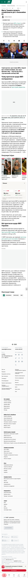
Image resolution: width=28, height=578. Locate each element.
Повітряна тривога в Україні (10, 422)
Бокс (5, 502)
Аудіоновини (7, 408)
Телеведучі (4, 378)
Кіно (5, 463)
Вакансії (16, 382)
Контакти (17, 380)
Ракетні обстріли (7, 416)
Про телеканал (5, 376)
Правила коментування (20, 375)
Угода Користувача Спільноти (19, 373)
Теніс (5, 506)
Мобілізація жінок (8, 437)
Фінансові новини (8, 453)
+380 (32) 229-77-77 (10, 559)
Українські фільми (8, 466)
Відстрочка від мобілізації (10, 441)
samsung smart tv (15, 540)
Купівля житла (7, 494)
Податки (6, 456)
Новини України (7, 402)
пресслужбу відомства (18, 87)
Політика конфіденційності (5, 386)
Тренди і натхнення (8, 496)
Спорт (5, 500)
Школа (5, 480)
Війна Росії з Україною (10, 414)
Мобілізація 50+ (7, 435)
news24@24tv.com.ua (6, 349)
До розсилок (8, 527)
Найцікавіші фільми (8, 465)
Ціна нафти (6, 449)
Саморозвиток (7, 484)
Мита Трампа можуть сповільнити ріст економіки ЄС (21, 5)
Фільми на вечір (7, 468)
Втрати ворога (7, 427)
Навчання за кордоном (9, 486)
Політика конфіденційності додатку (20, 370)
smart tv (6, 540)
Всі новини (7, 399)
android (6, 537)
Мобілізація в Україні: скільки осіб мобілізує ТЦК (15, 443)
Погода (5, 410)
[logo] (8, 2)
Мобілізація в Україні (9, 432)
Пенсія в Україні (7, 458)
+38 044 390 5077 (18, 349)
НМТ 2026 (6, 482)
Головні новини (7, 400)
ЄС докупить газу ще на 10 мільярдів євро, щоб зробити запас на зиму (14, 117)
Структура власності (19, 384)
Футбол (5, 504)
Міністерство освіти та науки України (12, 478)
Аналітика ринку (7, 492)
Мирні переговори (8, 420)
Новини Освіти (8, 477)
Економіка (4, 5)
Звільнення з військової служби (11, 433)
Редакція (3, 371)
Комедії (5, 470)
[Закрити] (25, 566)
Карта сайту (17, 389)
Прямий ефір (7, 404)
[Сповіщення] (26, 2)
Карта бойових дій (8, 418)
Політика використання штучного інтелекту (7, 389)
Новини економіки (11, 5)
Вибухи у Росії (7, 425)
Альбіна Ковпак (8, 16)
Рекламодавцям (5, 380)
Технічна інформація (19, 378)
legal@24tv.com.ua (17, 561)
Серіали (5, 472)
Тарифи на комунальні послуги (11, 455)
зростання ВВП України (9, 232)
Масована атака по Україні (10, 423)
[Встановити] (14, 568)
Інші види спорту (7, 510)
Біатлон (5, 508)
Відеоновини (7, 406)
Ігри (16, 391)
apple (15, 537)
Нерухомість (7, 490)
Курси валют (7, 451)
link (15, 354)
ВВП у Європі (17, 23)
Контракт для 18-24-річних (10, 439)
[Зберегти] (24, 41)
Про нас (3, 369)
